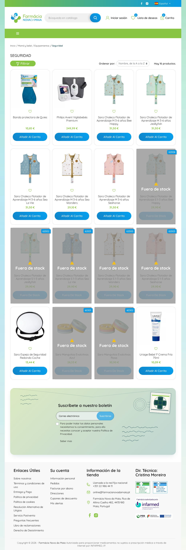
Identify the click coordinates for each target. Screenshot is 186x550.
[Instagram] (147, 3)
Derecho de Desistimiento (29, 530)
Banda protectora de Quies (30, 117)
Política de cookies (24, 502)
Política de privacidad (26, 497)
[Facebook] (141, 3)
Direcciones (57, 493)
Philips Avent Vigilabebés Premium (72, 119)
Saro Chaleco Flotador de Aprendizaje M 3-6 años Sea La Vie (30, 200)
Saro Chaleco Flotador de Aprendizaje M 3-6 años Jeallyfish (156, 121)
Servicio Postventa (24, 515)
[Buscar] (95, 17)
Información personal (62, 478)
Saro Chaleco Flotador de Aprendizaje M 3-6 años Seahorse (114, 200)
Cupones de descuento (63, 498)
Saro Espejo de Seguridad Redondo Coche (30, 356)
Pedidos (54, 483)
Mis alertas (56, 503)
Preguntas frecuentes (26, 520)
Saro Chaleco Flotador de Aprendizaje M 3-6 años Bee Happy (114, 121)
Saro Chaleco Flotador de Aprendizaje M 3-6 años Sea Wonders (72, 200)
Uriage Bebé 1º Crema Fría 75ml (156, 356)
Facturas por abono (61, 488)
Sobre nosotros (22, 478)
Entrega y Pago (23, 492)
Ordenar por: (107, 63)
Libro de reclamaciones (27, 525)
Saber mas (66, 441)
